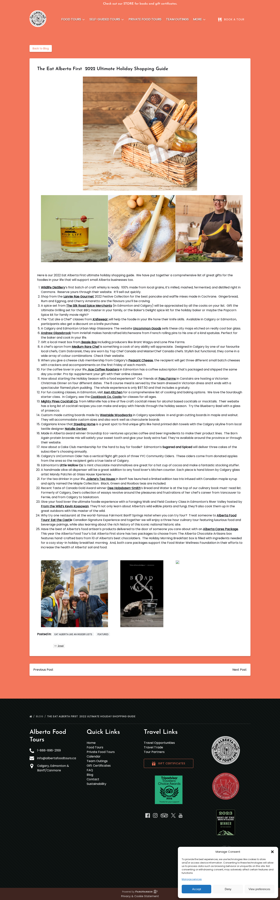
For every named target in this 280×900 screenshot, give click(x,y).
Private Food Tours (145, 19)
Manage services (192, 879)
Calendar (94, 756)
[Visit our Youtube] (180, 815)
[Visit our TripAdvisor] (164, 815)
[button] (272, 852)
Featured (103, 634)
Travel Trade (153, 747)
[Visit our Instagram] (155, 815)
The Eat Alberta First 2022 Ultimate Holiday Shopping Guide (91, 716)
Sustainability (96, 784)
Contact (93, 779)
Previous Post (43, 669)
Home (91, 743)
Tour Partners (154, 752)
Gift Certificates (99, 765)
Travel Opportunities (159, 743)
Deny (228, 889)
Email (60, 645)
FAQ (90, 770)
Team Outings (177, 19)
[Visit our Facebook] (147, 815)
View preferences (259, 889)
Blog (40, 716)
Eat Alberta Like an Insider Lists (73, 634)
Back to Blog (41, 48)
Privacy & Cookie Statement (140, 896)
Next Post (239, 669)
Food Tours (95, 747)
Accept (196, 889)
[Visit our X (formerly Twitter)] (173, 815)
